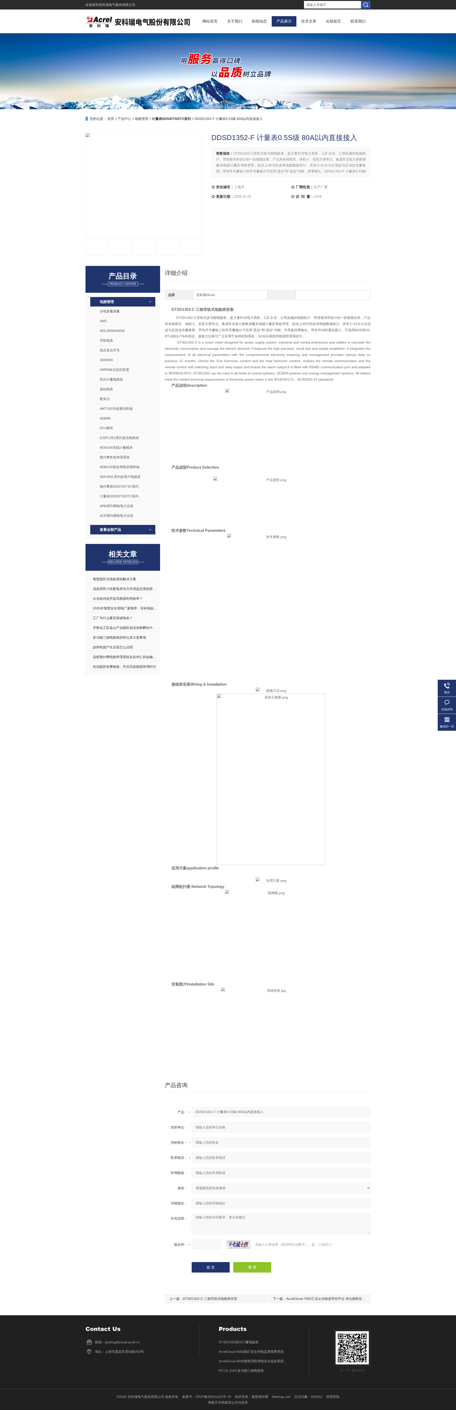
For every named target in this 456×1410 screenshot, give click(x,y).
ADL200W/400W (112, 331)
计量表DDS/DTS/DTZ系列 (119, 496)
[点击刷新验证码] (238, 1244)
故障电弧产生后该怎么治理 (113, 647)
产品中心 (124, 119)
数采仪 (105, 399)
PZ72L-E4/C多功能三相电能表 (241, 1370)
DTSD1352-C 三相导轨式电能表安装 (210, 1299)
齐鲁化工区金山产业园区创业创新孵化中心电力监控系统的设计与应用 (125, 628)
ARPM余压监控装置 (114, 370)
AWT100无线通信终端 (116, 408)
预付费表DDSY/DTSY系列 (119, 486)
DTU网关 (106, 428)
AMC (103, 321)
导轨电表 (106, 340)
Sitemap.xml (281, 1397)
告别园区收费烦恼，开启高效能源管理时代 (124, 667)
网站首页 (210, 21)
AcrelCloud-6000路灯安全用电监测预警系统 (251, 1351)
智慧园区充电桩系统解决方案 (114, 579)
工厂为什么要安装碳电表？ (113, 618)
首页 (110, 119)
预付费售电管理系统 (115, 457)
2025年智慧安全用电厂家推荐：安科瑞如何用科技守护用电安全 (125, 608)
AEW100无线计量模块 (116, 447)
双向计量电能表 (111, 379)
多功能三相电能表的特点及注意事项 (119, 637)
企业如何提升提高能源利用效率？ (118, 598)
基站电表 (106, 389)
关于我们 (234, 21)
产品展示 (284, 21)
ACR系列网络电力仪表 (116, 516)
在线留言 (333, 21)
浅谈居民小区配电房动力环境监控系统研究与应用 (125, 589)
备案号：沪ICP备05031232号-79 (206, 1397)
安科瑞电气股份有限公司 (117, 5)
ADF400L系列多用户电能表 (120, 477)
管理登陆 (332, 1397)
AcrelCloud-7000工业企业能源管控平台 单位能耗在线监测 (329, 1299)
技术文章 (308, 21)
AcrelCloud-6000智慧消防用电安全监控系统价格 (254, 1361)
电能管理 (141, 119)
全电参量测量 (110, 311)
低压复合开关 (110, 350)
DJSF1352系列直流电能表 (119, 438)
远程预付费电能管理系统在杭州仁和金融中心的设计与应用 (125, 657)
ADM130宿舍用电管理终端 (119, 467)
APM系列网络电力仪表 (116, 506)
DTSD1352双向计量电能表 (239, 1342)
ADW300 (106, 360)
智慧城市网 (260, 1397)
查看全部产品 (110, 530)
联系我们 (358, 21)
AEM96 (105, 418)
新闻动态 (259, 21)
